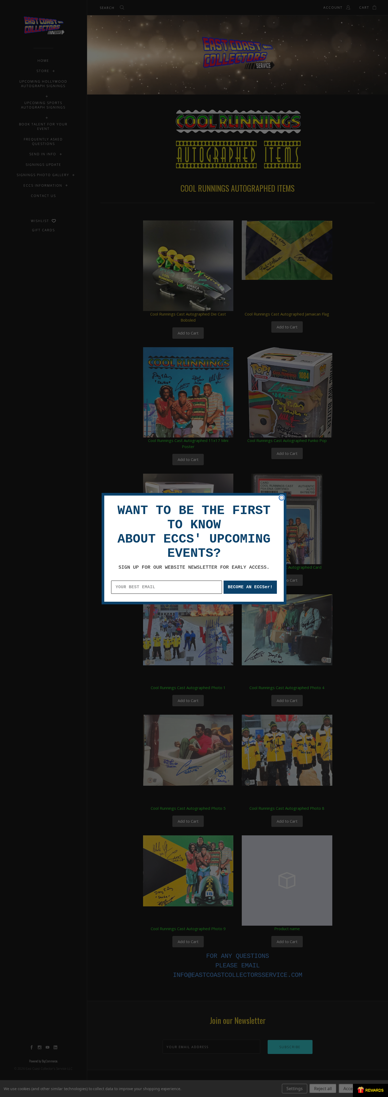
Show (370, 1090)
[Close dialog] (281, 497)
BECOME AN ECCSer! (250, 587)
